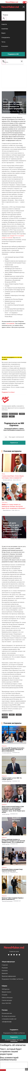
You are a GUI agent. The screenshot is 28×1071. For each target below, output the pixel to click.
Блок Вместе (4, 413)
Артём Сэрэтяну (5, 814)
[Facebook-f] (8, 954)
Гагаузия (4, 994)
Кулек (18, 714)
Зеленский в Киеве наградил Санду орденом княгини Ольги (12, 870)
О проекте (5, 965)
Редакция (5, 967)
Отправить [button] (3, 1070)
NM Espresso (5, 989)
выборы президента (13, 413)
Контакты (5, 970)
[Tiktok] (16, 954)
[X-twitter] (11, 954)
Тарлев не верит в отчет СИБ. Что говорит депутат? (12, 778)
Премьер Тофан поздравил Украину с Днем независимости (13, 898)
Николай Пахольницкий (7, 901)
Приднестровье (6, 992)
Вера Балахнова (7, 111)
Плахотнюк (4, 717)
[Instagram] (14, 954)
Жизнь (3, 474)
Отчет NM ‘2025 (6, 1003)
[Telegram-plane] (19, 954)
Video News (4, 502)
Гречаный (5, 714)
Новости (5, 520)
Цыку (12, 416)
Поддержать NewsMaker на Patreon (12, 979)
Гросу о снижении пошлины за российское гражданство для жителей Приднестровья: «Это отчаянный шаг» (13, 841)
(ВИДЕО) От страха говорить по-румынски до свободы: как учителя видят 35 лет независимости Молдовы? (13, 506)
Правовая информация (9, 976)
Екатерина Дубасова (7, 480)
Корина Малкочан (7, 510)
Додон (11, 714)
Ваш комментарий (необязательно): (9, 1059)
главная (22, 413)
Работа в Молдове (7, 997)
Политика (5, 99)
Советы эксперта (7, 1000)
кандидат (5, 416)
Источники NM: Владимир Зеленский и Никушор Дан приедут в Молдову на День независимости (13, 749)
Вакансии (5, 973)
